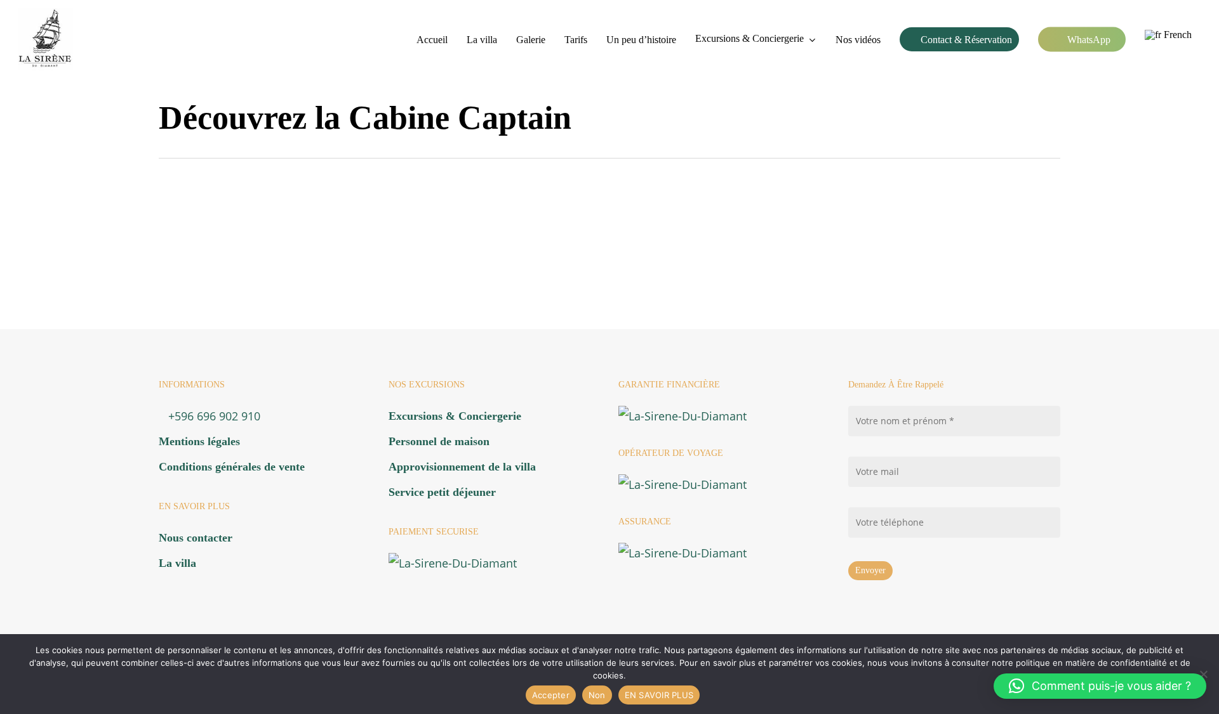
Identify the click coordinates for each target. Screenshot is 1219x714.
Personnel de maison (439, 441)
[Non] (1203, 674)
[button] (1100, 686)
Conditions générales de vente (232, 466)
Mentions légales (199, 441)
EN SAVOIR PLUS (659, 695)
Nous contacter (195, 537)
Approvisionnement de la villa (462, 466)
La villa (177, 563)
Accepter (551, 695)
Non (597, 695)
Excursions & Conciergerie (455, 416)
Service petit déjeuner (442, 492)
